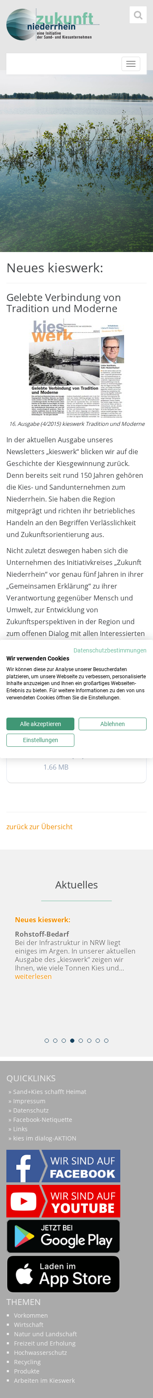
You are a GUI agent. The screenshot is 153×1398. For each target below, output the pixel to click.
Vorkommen (31, 1315)
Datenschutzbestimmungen (110, 650)
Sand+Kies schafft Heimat (49, 1092)
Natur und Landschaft (45, 1334)
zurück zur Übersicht (39, 826)
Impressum (29, 1101)
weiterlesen (33, 976)
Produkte (27, 1371)
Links (20, 1129)
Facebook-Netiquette (42, 1120)
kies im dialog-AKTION (44, 1138)
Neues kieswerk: (43, 919)
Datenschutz (31, 1110)
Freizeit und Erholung (45, 1343)
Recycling (27, 1362)
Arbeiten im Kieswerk (44, 1380)
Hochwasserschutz (40, 1353)
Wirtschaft (28, 1325)
